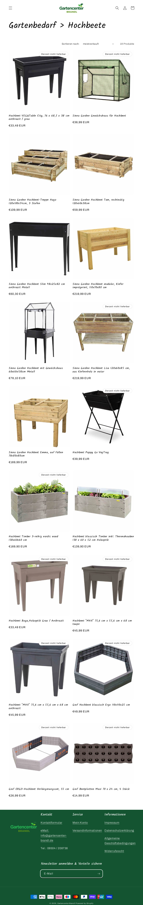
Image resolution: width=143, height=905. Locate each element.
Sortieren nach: (71, 44)
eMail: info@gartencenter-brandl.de (54, 835)
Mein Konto (80, 822)
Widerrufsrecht (114, 851)
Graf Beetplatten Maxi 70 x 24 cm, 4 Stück (101, 789)
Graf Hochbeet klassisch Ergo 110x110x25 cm (101, 704)
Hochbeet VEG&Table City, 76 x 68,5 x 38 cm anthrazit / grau (39, 117)
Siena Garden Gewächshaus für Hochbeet (99, 115)
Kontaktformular (51, 822)
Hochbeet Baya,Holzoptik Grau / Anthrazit (36, 620)
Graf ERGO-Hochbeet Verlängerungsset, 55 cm (39, 789)
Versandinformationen (87, 830)
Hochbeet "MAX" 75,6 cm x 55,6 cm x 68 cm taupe (102, 622)
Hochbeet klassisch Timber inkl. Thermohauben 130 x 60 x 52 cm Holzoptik (103, 538)
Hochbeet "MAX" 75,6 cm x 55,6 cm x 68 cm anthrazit (38, 706)
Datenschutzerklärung (119, 830)
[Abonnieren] (99, 873)
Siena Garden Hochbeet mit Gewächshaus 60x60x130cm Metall (36, 370)
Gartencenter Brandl (66, 903)
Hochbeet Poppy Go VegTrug (91, 452)
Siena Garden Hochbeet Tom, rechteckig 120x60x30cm (99, 201)
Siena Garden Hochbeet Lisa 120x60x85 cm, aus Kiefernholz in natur (101, 370)
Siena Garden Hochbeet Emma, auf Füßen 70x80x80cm (36, 454)
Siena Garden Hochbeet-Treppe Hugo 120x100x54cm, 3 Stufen (32, 201)
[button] (10, 8)
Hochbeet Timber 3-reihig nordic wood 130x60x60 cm (33, 538)
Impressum (111, 822)
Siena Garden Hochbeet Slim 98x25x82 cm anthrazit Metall (37, 285)
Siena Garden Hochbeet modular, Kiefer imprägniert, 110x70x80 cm (98, 285)
